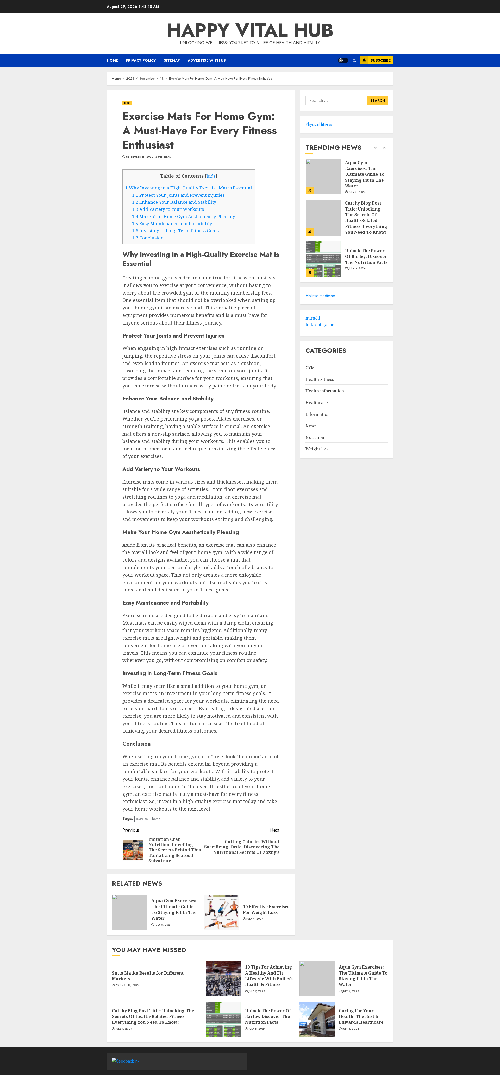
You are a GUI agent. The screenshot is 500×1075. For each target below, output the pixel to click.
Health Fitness (319, 379)
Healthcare (316, 402)
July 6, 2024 (357, 268)
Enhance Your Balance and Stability (174, 202)
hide (211, 176)
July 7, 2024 (124, 1029)
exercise (142, 818)
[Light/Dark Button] (343, 60)
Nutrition (314, 437)
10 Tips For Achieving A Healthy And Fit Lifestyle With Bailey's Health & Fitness (269, 975)
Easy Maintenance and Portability (172, 223)
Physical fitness (318, 124)
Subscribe (381, 60)
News (311, 426)
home (156, 818)
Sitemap (172, 60)
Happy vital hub (250, 30)
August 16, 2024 (128, 985)
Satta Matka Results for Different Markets (148, 976)
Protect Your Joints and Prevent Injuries (178, 195)
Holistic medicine (320, 296)
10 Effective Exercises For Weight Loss (266, 909)
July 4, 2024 (254, 919)
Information (317, 414)
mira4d (312, 318)
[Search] (354, 60)
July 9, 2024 (257, 991)
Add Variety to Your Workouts (168, 209)
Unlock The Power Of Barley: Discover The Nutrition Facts (366, 256)
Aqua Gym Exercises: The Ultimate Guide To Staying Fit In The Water (173, 909)
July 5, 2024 (350, 1029)
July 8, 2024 (163, 925)
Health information (324, 391)
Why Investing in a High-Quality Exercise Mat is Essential (188, 188)
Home (112, 60)
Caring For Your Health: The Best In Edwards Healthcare (361, 1016)
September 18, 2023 (139, 157)
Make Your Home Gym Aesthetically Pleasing (183, 216)
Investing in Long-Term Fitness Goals (175, 230)
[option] (347, 179)
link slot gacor (319, 324)
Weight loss (316, 449)
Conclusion (148, 238)
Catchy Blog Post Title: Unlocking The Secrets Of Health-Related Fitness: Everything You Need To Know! (366, 217)
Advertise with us (207, 60)
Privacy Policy (141, 60)
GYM (127, 103)
